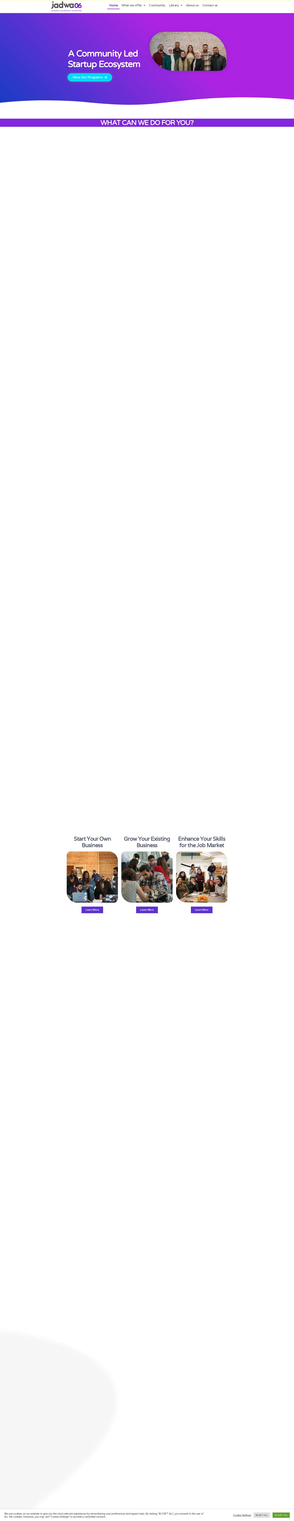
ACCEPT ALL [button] (281, 1515)
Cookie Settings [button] (242, 1515)
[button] (90, 77)
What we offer (131, 5)
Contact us (210, 5)
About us (192, 5)
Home (113, 5)
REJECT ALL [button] (262, 1515)
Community (157, 5)
